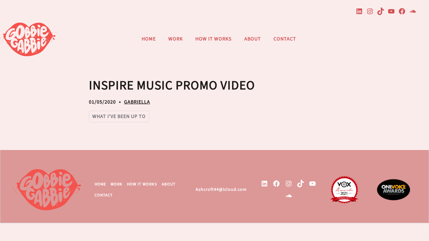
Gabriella (137, 102)
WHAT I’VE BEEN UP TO (119, 116)
